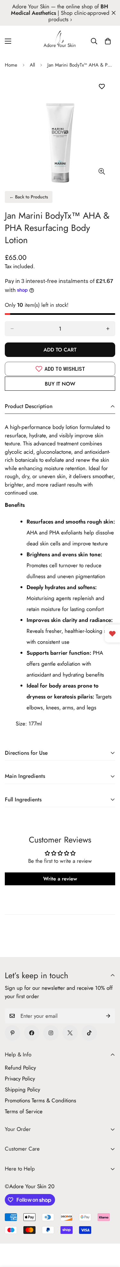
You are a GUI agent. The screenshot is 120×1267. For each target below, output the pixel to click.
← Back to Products (28, 197)
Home (11, 64)
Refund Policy (20, 1067)
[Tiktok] (89, 1033)
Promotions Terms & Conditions (40, 1100)
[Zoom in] (101, 171)
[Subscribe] (108, 1016)
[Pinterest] (12, 1033)
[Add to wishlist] (101, 86)
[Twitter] (70, 1033)
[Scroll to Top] (108, 1232)
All (32, 64)
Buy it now (60, 383)
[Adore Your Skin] (60, 41)
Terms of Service (24, 1111)
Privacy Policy (20, 1078)
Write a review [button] (60, 878)
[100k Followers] (51, 1033)
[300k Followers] (31, 1033)
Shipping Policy (22, 1089)
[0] (107, 41)
